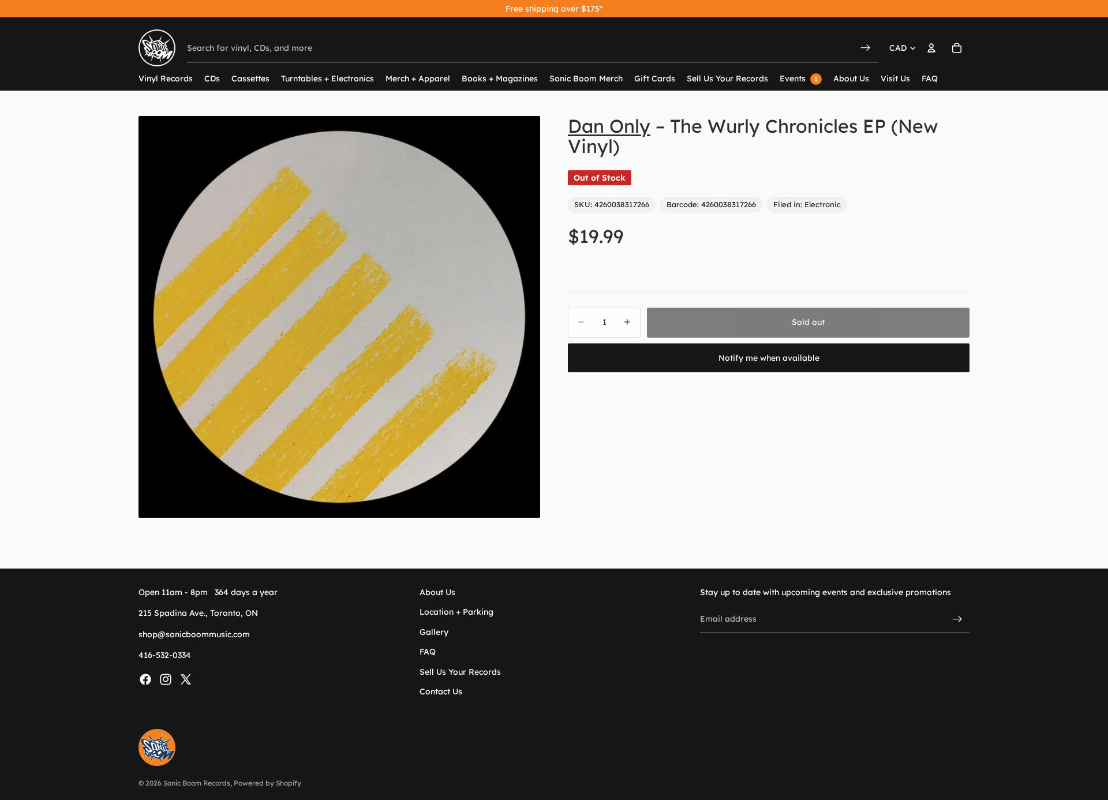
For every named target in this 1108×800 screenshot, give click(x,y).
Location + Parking (456, 612)
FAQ (428, 651)
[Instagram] (166, 679)
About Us (437, 592)
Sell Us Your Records (460, 671)
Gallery (434, 631)
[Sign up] (957, 619)
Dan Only (609, 125)
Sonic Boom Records (196, 783)
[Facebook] (145, 679)
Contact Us (441, 691)
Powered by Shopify (267, 783)
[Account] (931, 48)
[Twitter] (186, 679)
